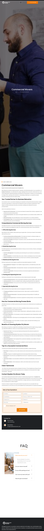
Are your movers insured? (21, 466)
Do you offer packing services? (22, 470)
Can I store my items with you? (22, 474)
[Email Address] (5, 425)
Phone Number (10, 420)
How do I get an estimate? (21, 478)
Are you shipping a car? (11, 405)
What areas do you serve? (21, 455)
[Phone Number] (5, 421)
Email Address (10, 425)
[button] (24, 455)
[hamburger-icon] (21, 2)
